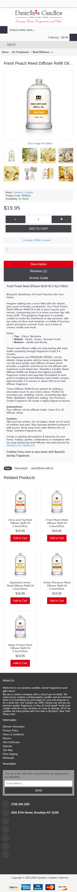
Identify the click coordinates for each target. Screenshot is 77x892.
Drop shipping (10, 754)
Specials (7, 746)
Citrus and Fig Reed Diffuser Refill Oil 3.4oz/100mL (20, 523)
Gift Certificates (11, 742)
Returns (7, 738)
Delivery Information (13, 726)
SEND (38, 790)
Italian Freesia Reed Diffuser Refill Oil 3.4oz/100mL (20, 648)
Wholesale (8, 758)
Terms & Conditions (13, 734)
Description (39, 264)
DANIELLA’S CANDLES (20, 445)
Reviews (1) (38, 271)
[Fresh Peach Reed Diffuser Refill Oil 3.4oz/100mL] (13, 154)
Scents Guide (38, 278)
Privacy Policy (11, 730)
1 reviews (27, 240)
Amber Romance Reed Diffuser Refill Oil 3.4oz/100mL (56, 585)
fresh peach (21, 468)
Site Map (8, 750)
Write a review (42, 240)
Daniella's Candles (23, 192)
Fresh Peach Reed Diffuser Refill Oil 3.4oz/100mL (57, 523)
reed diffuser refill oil (42, 468)
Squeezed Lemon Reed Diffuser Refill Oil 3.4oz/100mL (20, 585)
